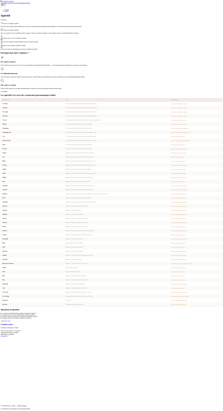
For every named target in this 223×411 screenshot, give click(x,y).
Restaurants (7, 382)
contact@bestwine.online (8, 405)
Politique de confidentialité (11, 392)
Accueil (6, 379)
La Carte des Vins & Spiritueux (12, 381)
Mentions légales (8, 390)
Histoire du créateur (9, 384)
